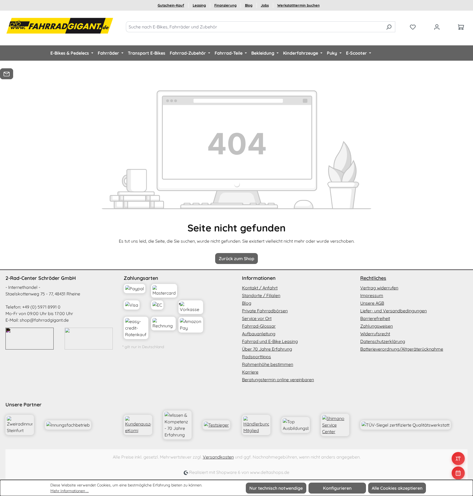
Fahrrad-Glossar (259, 326)
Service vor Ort (257, 318)
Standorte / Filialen (261, 295)
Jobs (265, 5)
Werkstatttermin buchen (298, 5)
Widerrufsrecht (375, 333)
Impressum (371, 295)
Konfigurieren (337, 488)
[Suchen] (388, 26)
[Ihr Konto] (436, 26)
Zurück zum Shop (236, 258)
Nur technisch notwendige (276, 488)
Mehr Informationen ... (69, 490)
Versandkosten (218, 457)
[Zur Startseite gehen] (60, 26)
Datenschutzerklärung (382, 341)
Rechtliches (373, 278)
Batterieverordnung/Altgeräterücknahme (401, 349)
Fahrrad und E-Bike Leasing (270, 341)
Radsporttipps (256, 356)
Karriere (250, 372)
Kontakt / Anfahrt (260, 287)
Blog (248, 5)
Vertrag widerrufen (379, 287)
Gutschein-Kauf (171, 5)
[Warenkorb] (461, 26)
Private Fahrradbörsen (265, 310)
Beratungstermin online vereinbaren (278, 379)
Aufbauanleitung (258, 333)
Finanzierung (225, 5)
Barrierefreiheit (375, 318)
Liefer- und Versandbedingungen (393, 310)
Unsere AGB (372, 303)
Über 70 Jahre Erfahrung (267, 349)
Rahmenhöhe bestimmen (267, 364)
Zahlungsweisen (376, 326)
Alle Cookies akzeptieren (397, 488)
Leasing (199, 5)
